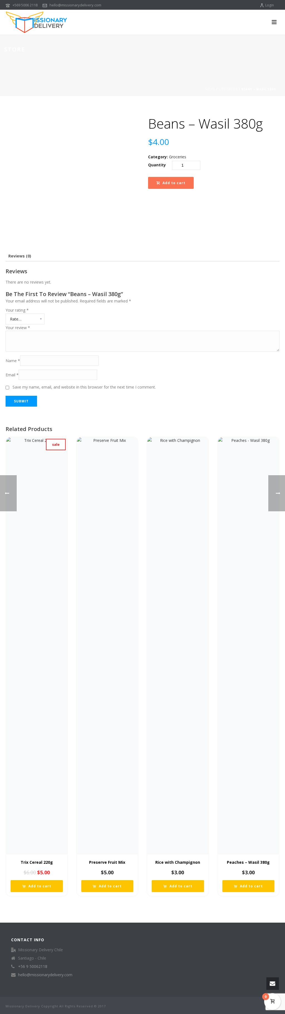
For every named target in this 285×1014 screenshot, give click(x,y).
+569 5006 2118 (25, 4)
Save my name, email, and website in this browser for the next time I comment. (84, 387)
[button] (37, 886)
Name (13, 360)
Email (12, 374)
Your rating (17, 310)
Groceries (228, 89)
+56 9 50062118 (32, 966)
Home (210, 89)
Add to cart (174, 183)
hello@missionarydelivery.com (75, 4)
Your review (18, 327)
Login (269, 5)
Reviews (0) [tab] (19, 256)
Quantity (157, 164)
